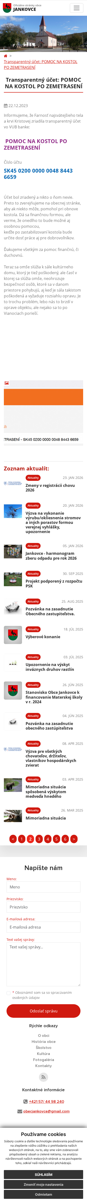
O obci (43, 1036)
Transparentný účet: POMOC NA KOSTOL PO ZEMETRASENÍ (40, 64)
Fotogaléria (43, 1060)
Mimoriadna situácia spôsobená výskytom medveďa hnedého (46, 791)
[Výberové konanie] (13, 635)
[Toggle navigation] (76, 8)
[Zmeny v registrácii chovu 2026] (13, 483)
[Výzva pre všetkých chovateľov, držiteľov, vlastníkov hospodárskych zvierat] (13, 753)
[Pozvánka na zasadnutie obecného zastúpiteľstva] (13, 721)
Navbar (12, 8)
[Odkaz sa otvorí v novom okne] (43, 1077)
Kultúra (43, 1054)
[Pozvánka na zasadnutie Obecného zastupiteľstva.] (13, 607)
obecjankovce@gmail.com (46, 1111)
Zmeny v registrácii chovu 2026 (50, 488)
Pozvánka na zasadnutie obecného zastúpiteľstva (49, 726)
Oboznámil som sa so (42, 995)
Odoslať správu (44, 1011)
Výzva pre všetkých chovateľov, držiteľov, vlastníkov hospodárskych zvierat (51, 758)
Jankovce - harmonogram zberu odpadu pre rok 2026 (51, 556)
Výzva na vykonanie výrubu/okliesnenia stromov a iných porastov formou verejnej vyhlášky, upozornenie (53, 523)
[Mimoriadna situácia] (13, 816)
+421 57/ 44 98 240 (46, 1102)
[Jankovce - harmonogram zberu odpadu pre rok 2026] (13, 551)
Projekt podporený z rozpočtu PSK (54, 583)
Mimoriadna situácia (46, 818)
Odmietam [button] (43, 1194)
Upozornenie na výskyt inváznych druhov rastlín (50, 667)
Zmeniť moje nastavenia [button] (43, 1184)
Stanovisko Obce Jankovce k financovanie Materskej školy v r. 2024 (54, 697)
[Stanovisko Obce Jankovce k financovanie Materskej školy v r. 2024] (13, 692)
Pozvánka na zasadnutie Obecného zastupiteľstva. (50, 611)
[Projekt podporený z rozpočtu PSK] (13, 579)
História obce (44, 1042)
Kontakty (43, 1066)
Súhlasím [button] (43, 1174)
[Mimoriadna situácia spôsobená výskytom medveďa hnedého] (13, 786)
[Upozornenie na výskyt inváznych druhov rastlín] (13, 663)
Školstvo (43, 1048)
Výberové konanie (43, 636)
